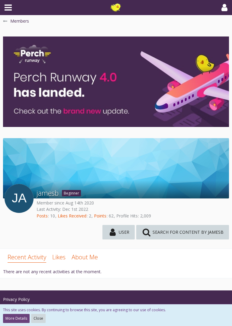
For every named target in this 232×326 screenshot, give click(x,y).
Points (100, 216)
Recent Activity (27, 257)
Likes (59, 257)
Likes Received (72, 216)
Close (38, 318)
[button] (8, 7)
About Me (85, 257)
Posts (42, 216)
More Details (16, 318)
